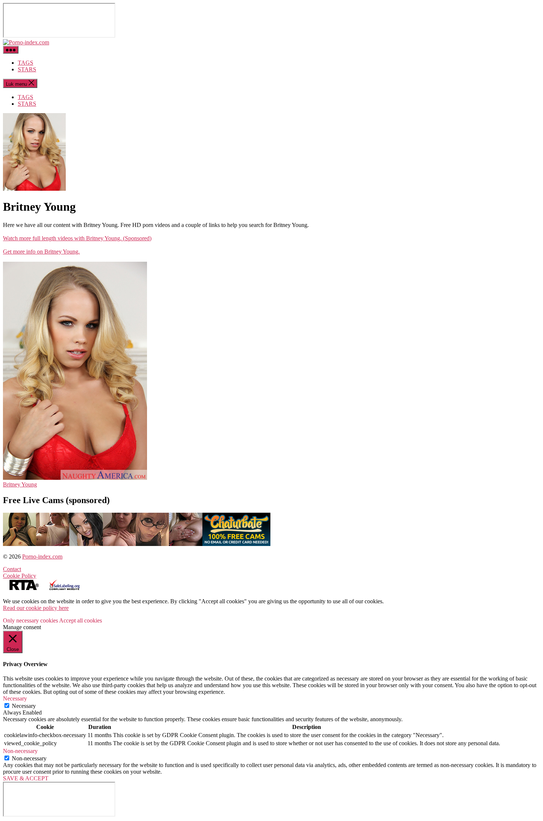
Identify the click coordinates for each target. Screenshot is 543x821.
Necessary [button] (15, 698)
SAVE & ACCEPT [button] (25, 778)
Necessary (24, 706)
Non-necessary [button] (20, 751)
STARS (27, 69)
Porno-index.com (42, 556)
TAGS (25, 63)
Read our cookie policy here (36, 608)
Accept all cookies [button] (80, 620)
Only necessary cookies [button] (30, 620)
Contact (12, 569)
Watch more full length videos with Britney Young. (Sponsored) (77, 238)
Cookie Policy (19, 576)
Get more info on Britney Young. (41, 251)
